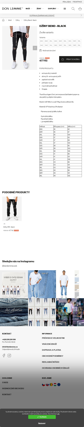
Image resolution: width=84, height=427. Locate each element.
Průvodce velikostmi (53, 338)
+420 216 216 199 (9, 339)
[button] (81, 15)
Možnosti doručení (49, 51)
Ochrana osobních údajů (55, 368)
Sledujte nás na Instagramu (18, 261)
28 (4, 224)
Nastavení (41, 423)
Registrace (77, 2)
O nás (5, 382)
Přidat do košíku (73, 59)
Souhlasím (43, 417)
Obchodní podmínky (52, 356)
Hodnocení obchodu (13, 388)
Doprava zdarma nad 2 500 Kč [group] (42, 15)
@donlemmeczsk (9, 266)
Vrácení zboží (49, 344)
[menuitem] (29, 9)
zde (58, 414)
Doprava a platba (51, 350)
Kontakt (6, 394)
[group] (19, 48)
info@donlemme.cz (10, 347)
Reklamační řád (50, 362)
